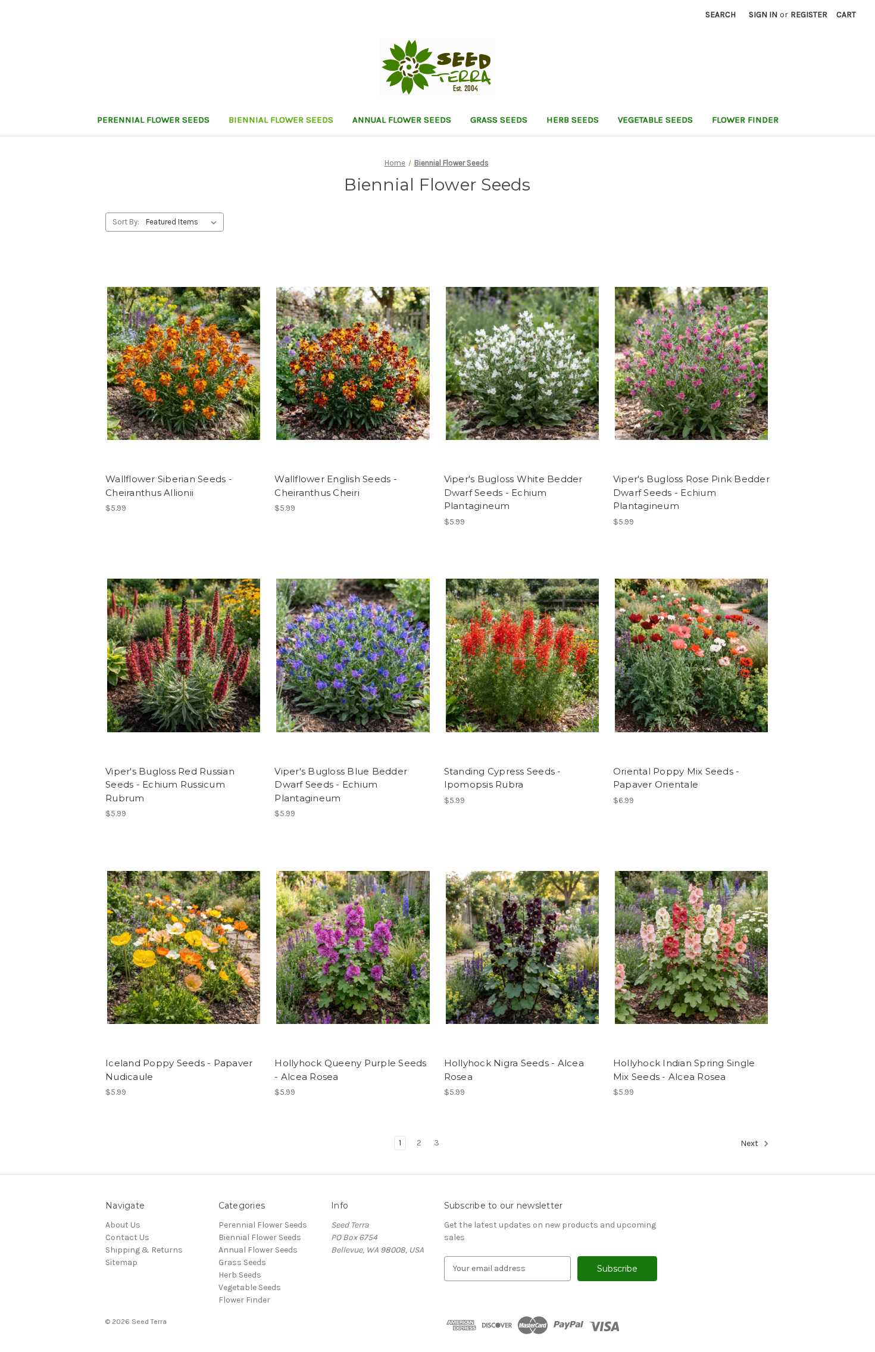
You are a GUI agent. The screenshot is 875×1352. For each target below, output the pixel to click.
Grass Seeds (498, 119)
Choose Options (183, 374)
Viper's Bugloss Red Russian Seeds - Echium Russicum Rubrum (170, 785)
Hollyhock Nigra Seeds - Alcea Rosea (514, 1069)
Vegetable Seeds (655, 119)
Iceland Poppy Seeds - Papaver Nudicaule (178, 1069)
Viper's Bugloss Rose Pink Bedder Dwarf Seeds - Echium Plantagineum (691, 492)
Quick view (173, 353)
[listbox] (183, 222)
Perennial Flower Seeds (153, 119)
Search (720, 15)
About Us (122, 1225)
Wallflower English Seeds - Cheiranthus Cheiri (335, 485)
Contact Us (127, 1237)
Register (808, 15)
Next (750, 1143)
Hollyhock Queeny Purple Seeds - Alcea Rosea (350, 1069)
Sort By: (125, 221)
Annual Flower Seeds (401, 119)
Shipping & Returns (144, 1250)
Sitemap (121, 1262)
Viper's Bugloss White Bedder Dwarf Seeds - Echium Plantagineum (513, 492)
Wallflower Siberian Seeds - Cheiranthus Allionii (168, 485)
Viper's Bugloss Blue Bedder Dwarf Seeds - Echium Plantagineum (340, 785)
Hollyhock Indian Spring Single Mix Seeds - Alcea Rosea (684, 1069)
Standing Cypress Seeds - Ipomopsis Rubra (502, 778)
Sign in (763, 15)
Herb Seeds (572, 119)
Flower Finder (745, 119)
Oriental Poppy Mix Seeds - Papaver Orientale (676, 778)
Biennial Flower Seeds (281, 119)
